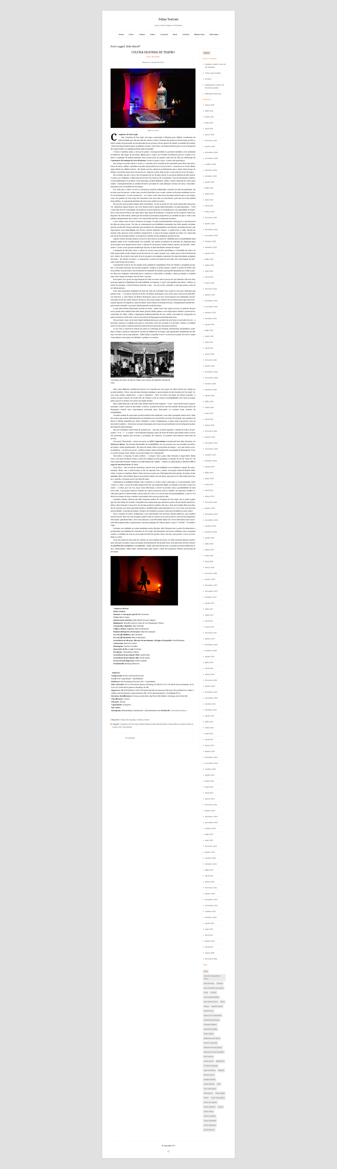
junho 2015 (209, 728)
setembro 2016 (211, 651)
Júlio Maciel (157, 724)
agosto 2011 (209, 923)
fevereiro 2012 (211, 888)
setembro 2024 (211, 170)
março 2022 (209, 283)
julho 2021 (209, 330)
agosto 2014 (209, 775)
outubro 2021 (210, 313)
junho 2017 (209, 615)
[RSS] (168, 1151)
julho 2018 (209, 544)
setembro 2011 (211, 917)
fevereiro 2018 (211, 573)
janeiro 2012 (210, 894)
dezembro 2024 (211, 152)
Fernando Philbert (210, 1024)
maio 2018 (209, 556)
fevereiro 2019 (211, 502)
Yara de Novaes (209, 1130)
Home (121, 34)
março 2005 (209, 953)
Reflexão (221, 1070)
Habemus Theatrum (213, 94)
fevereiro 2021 (211, 360)
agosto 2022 (209, 253)
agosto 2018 (209, 538)
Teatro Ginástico (209, 1107)
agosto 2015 (209, 716)
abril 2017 (209, 621)
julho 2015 (209, 722)
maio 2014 (209, 787)
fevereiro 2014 (211, 805)
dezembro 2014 (211, 757)
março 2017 (209, 627)
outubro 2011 (210, 911)
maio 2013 (209, 840)
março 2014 (209, 799)
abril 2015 (209, 739)
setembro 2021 (211, 318)
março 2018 (209, 567)
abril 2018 (209, 562)
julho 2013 (209, 834)
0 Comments (130, 738)
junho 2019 (209, 479)
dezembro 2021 (211, 301)
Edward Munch (145, 724)
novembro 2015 (211, 698)
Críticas (142, 34)
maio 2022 (209, 271)
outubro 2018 (210, 526)
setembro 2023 (211, 176)
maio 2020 (209, 413)
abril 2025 (209, 129)
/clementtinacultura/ (178, 710)
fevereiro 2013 (211, 846)
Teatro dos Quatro (210, 1102)
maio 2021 (209, 342)
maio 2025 (209, 123)
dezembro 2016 (211, 645)
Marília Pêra (220, 1061)
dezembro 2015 (211, 692)
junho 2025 (209, 117)
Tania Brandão (153, 57)
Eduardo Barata (217, 1006)
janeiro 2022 (210, 295)
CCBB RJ (213, 992)
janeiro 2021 (210, 366)
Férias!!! (208, 79)
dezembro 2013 (211, 817)
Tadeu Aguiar (220, 1093)
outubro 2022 (210, 241)
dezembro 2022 (211, 230)
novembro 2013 (211, 822)
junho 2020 (209, 407)
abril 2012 (209, 876)
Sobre (131, 34)
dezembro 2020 (211, 372)
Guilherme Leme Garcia (212, 1038)
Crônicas (185, 34)
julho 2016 (209, 662)
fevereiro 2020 (211, 431)
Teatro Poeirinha (209, 1116)
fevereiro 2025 (211, 140)
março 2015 (209, 745)
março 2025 (209, 135)
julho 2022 (209, 259)
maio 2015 (209, 734)
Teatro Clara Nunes (218, 1098)
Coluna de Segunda (127, 720)
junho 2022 (209, 265)
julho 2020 (209, 401)
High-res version (153, 130)
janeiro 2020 (210, 437)
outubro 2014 (210, 769)
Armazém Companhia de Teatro (212, 977)
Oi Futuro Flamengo (211, 1066)
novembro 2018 (211, 520)
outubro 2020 (210, 384)
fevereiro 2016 (211, 680)
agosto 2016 (209, 656)
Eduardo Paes (209, 1011)
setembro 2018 (211, 532)
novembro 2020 (211, 378)
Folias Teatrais (168, 19)
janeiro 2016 (210, 686)
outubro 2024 (210, 164)
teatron (220, 1107)
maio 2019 (209, 484)
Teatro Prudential (210, 1121)
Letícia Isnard (208, 1061)
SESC (219, 1084)
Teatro (152, 34)
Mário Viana (168, 724)
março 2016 (209, 674)
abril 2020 (209, 419)
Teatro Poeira (208, 1111)
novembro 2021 (211, 307)
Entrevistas (213, 34)
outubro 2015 (210, 704)
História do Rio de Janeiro (213, 1047)
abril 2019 (209, 490)
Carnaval (164, 34)
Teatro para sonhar (213, 73)
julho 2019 (209, 473)
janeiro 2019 (210, 508)
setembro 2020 (211, 390)
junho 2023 (209, 194)
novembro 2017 (211, 591)
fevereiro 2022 (211, 289)
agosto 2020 (209, 396)
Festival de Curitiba (210, 1029)
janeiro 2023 (210, 224)
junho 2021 (209, 336)
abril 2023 (209, 206)
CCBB (206, 992)
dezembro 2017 (211, 585)
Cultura (206, 1006)
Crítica (222, 1002)
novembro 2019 (211, 449)
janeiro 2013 (210, 852)
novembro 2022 (211, 235)
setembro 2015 (211, 710)
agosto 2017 (209, 603)
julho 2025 (209, 111)
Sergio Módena (209, 1084)
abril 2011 (209, 935)
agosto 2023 (209, 182)
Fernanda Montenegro (211, 1020)
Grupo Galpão (209, 1034)
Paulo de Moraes (209, 1070)
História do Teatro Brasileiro (214, 1052)
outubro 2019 (210, 455)
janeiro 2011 (210, 941)
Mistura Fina (199, 34)
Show (175, 34)
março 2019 (209, 496)
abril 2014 (209, 793)
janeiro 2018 (210, 579)
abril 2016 (209, 668)
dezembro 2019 (211, 443)
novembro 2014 (211, 763)
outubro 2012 (210, 858)
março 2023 (209, 212)
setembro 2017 (211, 597)
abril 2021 (209, 348)
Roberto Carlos (209, 1075)
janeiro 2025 (210, 146)
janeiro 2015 (210, 751)
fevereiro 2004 (211, 959)
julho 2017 (209, 609)
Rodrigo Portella (209, 1079)
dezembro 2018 (211, 514)
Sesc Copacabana (125, 727)
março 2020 (209, 425)
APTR (206, 971)
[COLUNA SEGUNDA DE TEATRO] (153, 58)
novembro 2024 (211, 158)
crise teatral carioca (211, 1002)
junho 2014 (209, 781)
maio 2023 (209, 200)
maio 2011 (209, 929)
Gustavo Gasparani (210, 1043)
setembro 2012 (211, 864)
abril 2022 (209, 277)
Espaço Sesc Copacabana (213, 1015)
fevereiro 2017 (211, 633)
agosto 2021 (209, 324)
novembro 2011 (211, 905)
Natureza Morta (180, 724)
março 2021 (209, 354)
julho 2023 (209, 188)
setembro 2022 (211, 247)
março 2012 (209, 882)
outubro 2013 (210, 828)
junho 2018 (209, 550)
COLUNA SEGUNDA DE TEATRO (153, 52)
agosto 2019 (209, 467)
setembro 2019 (211, 461)
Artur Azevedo (209, 983)
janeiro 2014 (210, 811)
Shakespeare (208, 1093)
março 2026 (209, 105)
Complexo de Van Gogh (129, 724)
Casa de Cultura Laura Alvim (213, 988)
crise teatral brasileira (211, 997)
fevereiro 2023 (211, 218)
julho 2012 (209, 870)
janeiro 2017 (210, 639)
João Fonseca (208, 1056)
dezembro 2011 (211, 900)
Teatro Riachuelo (210, 1125)
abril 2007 (209, 947)
